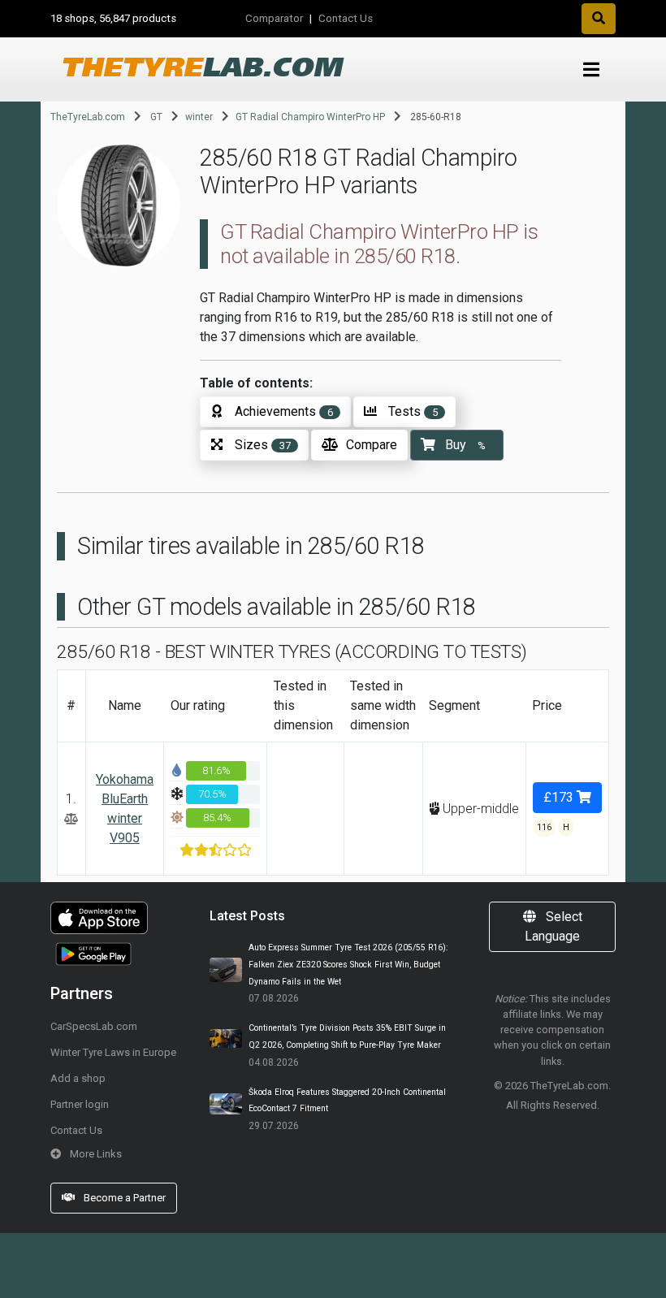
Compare (371, 444)
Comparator (274, 18)
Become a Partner (123, 1198)
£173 (560, 797)
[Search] (599, 18)
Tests (413, 411)
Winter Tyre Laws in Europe (113, 1052)
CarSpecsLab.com (93, 1026)
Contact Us (345, 18)
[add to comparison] (71, 818)
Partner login (79, 1104)
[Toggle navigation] (591, 70)
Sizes (263, 444)
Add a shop (78, 1078)
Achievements (284, 411)
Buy (465, 444)
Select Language (553, 926)
